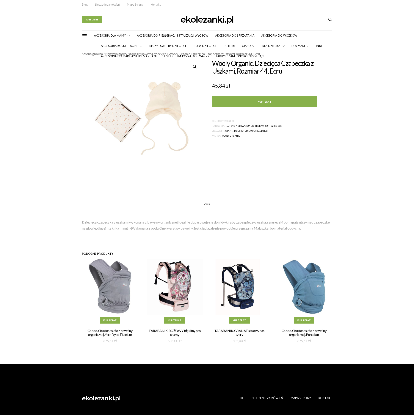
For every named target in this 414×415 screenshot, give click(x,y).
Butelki (229, 46)
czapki (229, 131)
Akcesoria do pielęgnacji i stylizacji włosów (172, 35)
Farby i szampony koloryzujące (240, 56)
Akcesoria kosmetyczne (119, 46)
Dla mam (298, 46)
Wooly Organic (231, 135)
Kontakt (156, 4)
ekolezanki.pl (207, 19)
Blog (84, 4)
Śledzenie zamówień (107, 4)
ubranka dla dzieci (256, 131)
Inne (319, 46)
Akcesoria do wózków (279, 35)
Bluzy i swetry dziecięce (168, 46)
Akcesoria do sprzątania (234, 35)
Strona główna (92, 54)
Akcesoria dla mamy (110, 35)
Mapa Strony (135, 4)
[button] (195, 67)
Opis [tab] (207, 204)
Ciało (246, 46)
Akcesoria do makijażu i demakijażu (129, 56)
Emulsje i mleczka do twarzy (186, 56)
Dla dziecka (271, 46)
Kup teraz (264, 101)
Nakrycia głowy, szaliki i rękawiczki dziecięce (254, 126)
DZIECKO (239, 131)
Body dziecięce (205, 46)
